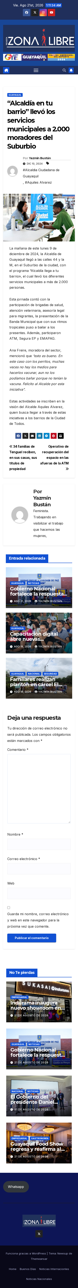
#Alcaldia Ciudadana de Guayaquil (41, 173)
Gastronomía (39, 1138)
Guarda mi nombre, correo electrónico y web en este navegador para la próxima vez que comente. (38, 920)
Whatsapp (16, 1187)
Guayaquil (15, 95)
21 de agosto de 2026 (31, 1015)
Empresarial (19, 997)
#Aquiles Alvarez (38, 182)
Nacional (34, 673)
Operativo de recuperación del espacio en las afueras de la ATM (54, 455)
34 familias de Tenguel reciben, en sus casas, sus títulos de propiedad (23, 458)
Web (10, 883)
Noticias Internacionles (54, 1269)
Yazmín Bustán (40, 158)
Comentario (17, 750)
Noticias (33, 583)
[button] (64, 70)
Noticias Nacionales (39, 1279)
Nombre (15, 834)
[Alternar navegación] (36, 70)
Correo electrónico (23, 859)
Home (12, 1269)
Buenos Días (28, 1269)
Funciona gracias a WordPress (26, 1253)
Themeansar (39, 1258)
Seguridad (50, 673)
